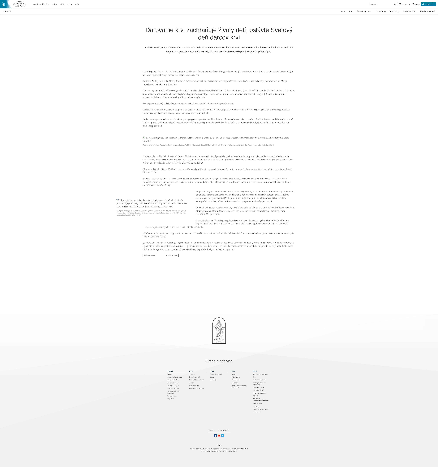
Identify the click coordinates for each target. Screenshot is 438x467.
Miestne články (381, 11)
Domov (343, 11)
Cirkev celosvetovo (149, 255)
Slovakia (7, 11)
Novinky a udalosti (171, 255)
